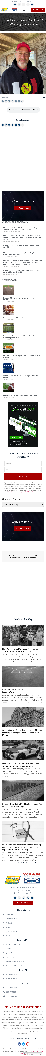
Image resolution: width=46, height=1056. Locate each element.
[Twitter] (23, 1044)
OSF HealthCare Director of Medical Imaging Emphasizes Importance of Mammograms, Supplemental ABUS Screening (21, 847)
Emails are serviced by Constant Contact (20, 492)
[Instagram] (19, 4)
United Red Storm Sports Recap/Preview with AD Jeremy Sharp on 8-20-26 (21, 271)
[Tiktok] (23, 4)
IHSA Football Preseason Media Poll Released (20, 395)
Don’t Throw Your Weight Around (15, 318)
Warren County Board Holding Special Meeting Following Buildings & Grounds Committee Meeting (22, 732)
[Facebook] (15, 4)
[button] (24, 10)
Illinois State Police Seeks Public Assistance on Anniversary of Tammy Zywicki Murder (22, 764)
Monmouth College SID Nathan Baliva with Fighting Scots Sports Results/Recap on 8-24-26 (21, 229)
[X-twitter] (28, 4)
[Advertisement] (23, 161)
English (29, 1054)
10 (35, 862)
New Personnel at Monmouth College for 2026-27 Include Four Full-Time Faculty (22, 650)
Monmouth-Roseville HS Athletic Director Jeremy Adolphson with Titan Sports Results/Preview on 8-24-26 (22, 237)
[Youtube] (32, 4)
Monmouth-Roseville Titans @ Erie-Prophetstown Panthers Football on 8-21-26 (21, 254)
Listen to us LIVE (23, 201)
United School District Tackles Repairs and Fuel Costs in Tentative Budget (22, 805)
